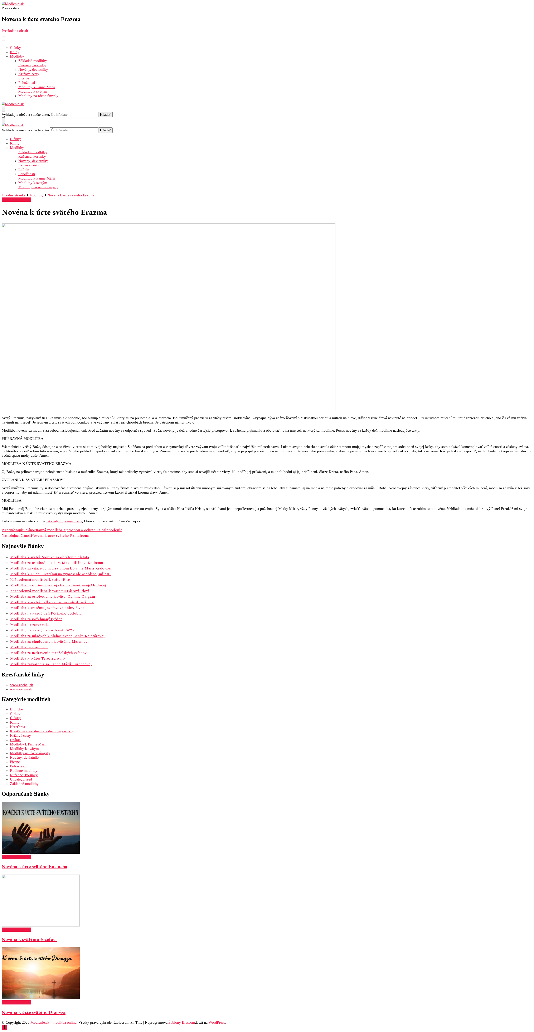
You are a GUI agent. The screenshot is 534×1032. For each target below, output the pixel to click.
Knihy (14, 52)
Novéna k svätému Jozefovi (29, 939)
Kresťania (17, 727)
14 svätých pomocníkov (64, 521)
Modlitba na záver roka (30, 624)
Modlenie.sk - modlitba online (53, 1022)
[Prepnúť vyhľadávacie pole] (3, 109)
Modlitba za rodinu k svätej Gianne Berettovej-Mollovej (58, 585)
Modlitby (17, 56)
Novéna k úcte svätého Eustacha (34, 867)
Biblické (16, 709)
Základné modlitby (32, 61)
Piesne (15, 762)
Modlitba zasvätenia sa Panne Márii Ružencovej (51, 664)
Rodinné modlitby (23, 770)
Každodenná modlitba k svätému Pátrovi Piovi (49, 591)
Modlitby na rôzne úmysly (38, 96)
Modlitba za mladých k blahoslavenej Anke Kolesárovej (57, 636)
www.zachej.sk (21, 685)
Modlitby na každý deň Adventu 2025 (42, 630)
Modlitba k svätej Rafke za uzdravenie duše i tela (52, 602)
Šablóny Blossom (182, 1022)
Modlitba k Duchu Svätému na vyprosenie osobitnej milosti (60, 574)
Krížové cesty (28, 74)
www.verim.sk (21, 689)
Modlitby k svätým (32, 91)
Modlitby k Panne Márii (36, 87)
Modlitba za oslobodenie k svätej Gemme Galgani (52, 596)
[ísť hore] (4, 1027)
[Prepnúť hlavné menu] (3, 36)
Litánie (23, 78)
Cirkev (15, 713)
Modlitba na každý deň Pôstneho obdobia (46, 613)
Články (15, 47)
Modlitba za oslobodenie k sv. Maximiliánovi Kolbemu (56, 563)
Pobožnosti (26, 82)
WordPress (217, 1022)
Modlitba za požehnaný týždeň (36, 619)
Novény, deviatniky (33, 69)
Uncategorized (21, 779)
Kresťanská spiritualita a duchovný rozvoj (42, 731)
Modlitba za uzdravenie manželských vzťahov (48, 653)
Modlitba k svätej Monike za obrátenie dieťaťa (49, 557)
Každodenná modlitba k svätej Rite (40, 579)
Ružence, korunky (32, 65)
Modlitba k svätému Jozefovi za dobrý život (47, 608)
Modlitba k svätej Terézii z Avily (38, 658)
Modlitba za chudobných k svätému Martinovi (49, 641)
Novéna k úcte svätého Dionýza (33, 1012)
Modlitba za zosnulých (29, 647)
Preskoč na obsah (15, 31)
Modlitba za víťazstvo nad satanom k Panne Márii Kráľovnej (60, 568)
